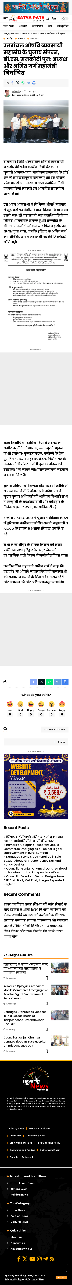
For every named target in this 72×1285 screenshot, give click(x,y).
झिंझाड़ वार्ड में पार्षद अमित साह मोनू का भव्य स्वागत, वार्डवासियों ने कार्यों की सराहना (33, 839)
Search (61, 742)
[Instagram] (39, 1258)
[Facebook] (18, 1258)
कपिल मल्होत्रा (16, 91)
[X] (24, 1258)
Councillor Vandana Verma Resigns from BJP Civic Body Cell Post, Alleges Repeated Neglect (34, 880)
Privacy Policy (13, 1279)
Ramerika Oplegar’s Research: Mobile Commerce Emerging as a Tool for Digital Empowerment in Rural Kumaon (33, 849)
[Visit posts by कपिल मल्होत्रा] (7, 93)
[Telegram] (45, 1258)
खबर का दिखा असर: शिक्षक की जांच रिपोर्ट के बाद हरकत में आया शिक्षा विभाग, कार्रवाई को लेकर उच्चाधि (35, 909)
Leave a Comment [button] (56, 729)
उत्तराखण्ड (22, 38)
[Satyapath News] (26, 18)
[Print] (33, 83)
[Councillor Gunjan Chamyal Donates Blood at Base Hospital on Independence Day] (60, 1041)
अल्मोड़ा (9, 38)
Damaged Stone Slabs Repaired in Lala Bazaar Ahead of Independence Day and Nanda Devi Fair (32, 861)
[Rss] (52, 1258)
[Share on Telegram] (28, 83)
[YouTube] (32, 1258)
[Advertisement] (36, 388)
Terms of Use (35, 1279)
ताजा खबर (34, 38)
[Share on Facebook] (12, 83)
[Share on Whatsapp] (22, 83)
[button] (61, 1277)
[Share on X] (17, 83)
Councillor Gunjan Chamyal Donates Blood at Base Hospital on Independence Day (35, 870)
